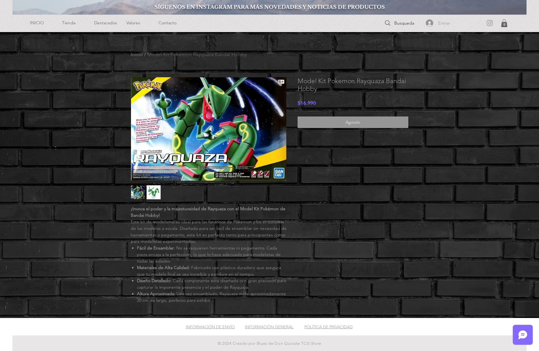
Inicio (137, 54)
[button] (73, 23)
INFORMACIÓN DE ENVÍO (210, 327)
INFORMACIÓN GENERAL (269, 327)
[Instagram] (490, 23)
